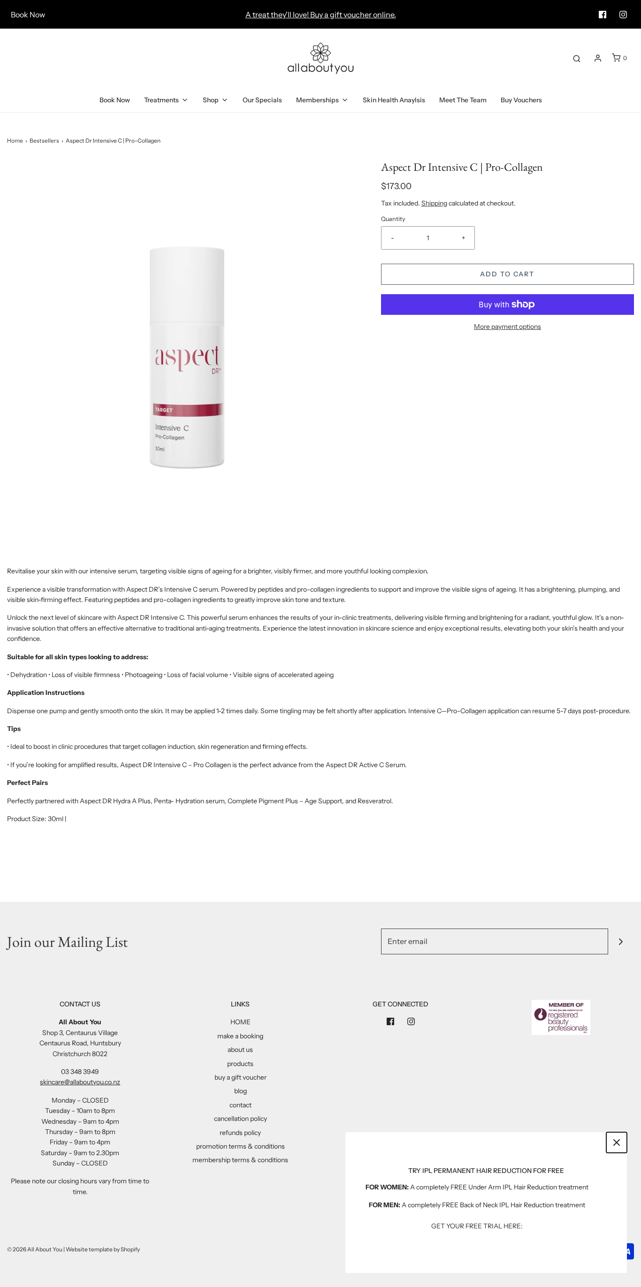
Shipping (434, 203)
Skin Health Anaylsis (394, 100)
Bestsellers (44, 140)
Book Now (28, 14)
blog (240, 1091)
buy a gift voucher (240, 1077)
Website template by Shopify (103, 1249)
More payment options (507, 326)
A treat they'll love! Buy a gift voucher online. (320, 14)
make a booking (240, 1036)
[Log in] (597, 58)
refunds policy (240, 1132)
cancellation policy (240, 1118)
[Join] (621, 941)
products (240, 1063)
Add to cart (507, 274)
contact (240, 1105)
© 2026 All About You (34, 1249)
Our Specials (262, 100)
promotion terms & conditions (240, 1146)
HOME (240, 1022)
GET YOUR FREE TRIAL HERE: (477, 1226)
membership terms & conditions (240, 1160)
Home (15, 140)
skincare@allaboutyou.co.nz (80, 1082)
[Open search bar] (576, 58)
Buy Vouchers (521, 100)
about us (240, 1049)
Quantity (393, 218)
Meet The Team (463, 100)
